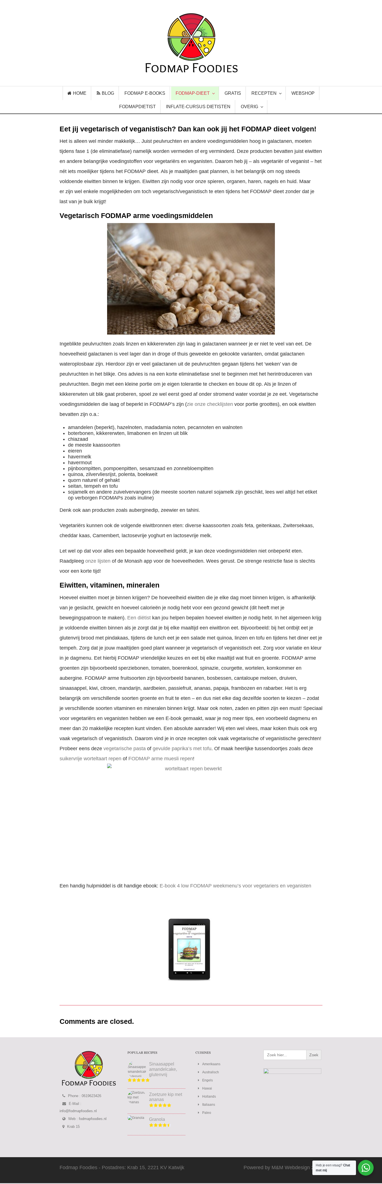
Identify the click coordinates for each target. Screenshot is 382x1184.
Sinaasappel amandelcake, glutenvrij (163, 1069)
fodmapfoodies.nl (93, 1119)
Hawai (207, 1088)
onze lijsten (98, 561)
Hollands (209, 1096)
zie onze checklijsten (210, 404)
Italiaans (208, 1105)
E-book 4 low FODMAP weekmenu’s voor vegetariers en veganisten (235, 886)
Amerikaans (211, 1064)
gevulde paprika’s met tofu (182, 748)
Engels (207, 1080)
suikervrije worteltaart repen (90, 758)
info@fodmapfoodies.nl (78, 1111)
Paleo (206, 1113)
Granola (157, 1119)
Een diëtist (139, 618)
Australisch (210, 1072)
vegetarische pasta (124, 748)
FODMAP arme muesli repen (160, 758)
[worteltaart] (191, 819)
